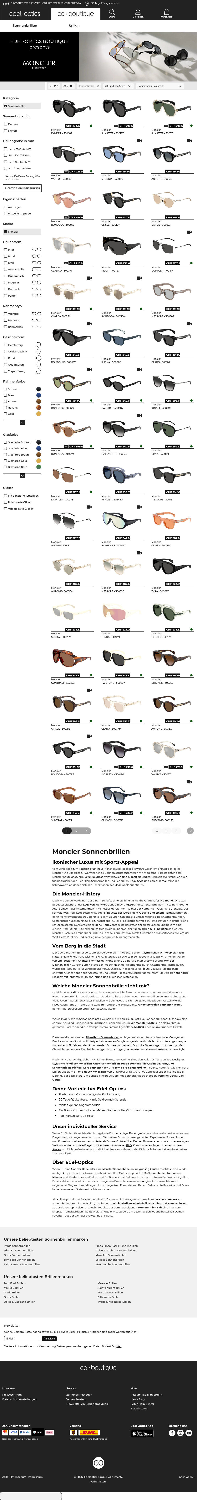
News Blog (138, 1399)
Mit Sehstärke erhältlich (23, 495)
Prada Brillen (12, 1292)
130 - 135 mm (19, 155)
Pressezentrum (12, 1394)
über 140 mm (20, 168)
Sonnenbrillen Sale (150, 1207)
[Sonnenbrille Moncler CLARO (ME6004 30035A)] (72, 290)
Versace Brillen (107, 1283)
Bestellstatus (139, 1408)
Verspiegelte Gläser (20, 508)
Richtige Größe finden (22, 188)
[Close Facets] (22, 86)
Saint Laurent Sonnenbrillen (22, 1264)
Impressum (35, 1476)
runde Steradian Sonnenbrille (157, 1004)
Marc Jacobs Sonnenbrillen (112, 1264)
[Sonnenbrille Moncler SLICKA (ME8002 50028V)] (72, 611)
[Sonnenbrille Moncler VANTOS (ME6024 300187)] (72, 153)
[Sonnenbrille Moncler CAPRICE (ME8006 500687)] (122, 382)
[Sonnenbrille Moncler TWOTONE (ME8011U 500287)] (122, 656)
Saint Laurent (158, 1063)
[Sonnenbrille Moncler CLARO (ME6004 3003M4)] (122, 702)
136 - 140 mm (20, 161)
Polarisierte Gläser (19, 502)
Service (71, 1388)
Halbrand (14, 320)
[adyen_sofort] (49, 1432)
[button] (24, 14)
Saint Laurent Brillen (111, 1287)
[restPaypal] (25, 1432)
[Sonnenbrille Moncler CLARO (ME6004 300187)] (172, 336)
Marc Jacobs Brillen (110, 1292)
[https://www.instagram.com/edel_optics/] (180, 1434)
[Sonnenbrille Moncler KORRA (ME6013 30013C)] (172, 382)
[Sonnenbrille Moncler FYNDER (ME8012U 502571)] (172, 611)
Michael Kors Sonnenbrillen (90, 1067)
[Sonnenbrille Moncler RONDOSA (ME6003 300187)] (72, 748)
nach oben (186, 1476)
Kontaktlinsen (177, 1203)
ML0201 (120, 1000)
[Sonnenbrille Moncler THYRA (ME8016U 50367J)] (122, 611)
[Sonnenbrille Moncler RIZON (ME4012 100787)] (122, 244)
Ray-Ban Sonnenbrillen (91, 1071)
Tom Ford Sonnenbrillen (131, 1067)
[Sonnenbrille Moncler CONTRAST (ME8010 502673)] (72, 656)
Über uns (8, 1388)
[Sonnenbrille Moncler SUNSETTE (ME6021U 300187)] (122, 107)
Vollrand (13, 313)
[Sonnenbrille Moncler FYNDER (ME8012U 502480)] (122, 473)
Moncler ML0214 (146, 1022)
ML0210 (57, 1004)
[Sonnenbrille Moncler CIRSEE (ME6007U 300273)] (72, 702)
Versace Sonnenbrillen (109, 1259)
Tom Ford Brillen (14, 1283)
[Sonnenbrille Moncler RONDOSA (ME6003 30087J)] (72, 198)
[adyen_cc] (5, 1432)
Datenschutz (18, 1476)
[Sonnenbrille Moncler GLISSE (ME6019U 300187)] (122, 198)
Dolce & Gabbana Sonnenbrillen (116, 1250)
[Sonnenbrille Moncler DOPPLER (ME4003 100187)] (172, 244)
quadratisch (16, 364)
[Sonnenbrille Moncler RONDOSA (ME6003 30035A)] (122, 290)
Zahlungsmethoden (79, 1394)
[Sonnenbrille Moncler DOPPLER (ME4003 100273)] (72, 473)
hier (118, 1346)
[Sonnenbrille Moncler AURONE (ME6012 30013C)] (172, 153)
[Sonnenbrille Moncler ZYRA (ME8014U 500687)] (172, 565)
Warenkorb (166, 16)
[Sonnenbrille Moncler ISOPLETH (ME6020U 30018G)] (122, 748)
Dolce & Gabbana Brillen (19, 1301)
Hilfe (134, 1388)
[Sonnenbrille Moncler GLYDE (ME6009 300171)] (172, 427)
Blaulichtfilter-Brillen (147, 1203)
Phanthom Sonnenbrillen (102, 1037)
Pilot (11, 249)
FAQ (129, 1145)
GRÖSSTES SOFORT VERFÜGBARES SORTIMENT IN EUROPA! (46, 3)
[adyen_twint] (38, 1432)
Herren (12, 130)
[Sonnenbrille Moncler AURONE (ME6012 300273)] (172, 702)
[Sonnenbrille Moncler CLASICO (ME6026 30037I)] (72, 244)
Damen (13, 124)
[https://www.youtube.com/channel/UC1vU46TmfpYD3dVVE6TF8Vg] (188, 1434)
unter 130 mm (21, 148)
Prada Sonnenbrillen (134, 1063)
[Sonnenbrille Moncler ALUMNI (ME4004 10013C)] (72, 519)
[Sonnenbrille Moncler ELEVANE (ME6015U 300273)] (172, 794)
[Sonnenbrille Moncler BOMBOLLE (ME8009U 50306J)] (122, 519)
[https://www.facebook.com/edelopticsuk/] (172, 1434)
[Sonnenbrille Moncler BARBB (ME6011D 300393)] (172, 198)
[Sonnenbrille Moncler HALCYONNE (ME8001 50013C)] (122, 427)
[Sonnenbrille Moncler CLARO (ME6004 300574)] (172, 519)
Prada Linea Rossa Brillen (114, 1301)
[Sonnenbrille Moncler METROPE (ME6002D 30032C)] (122, 565)
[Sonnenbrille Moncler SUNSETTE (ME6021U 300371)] (172, 107)
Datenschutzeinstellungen (19, 1399)
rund (11, 256)
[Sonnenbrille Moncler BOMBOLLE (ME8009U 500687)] (72, 336)
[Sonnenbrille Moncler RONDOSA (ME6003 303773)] (72, 427)
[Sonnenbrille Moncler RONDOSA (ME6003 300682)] (72, 382)
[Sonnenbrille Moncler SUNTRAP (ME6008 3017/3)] (72, 794)
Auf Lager (14, 207)
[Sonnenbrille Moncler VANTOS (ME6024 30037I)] (172, 748)
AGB (5, 1476)
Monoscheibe (16, 269)
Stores (56, 1149)
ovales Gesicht (17, 351)
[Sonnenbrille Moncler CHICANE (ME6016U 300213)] (172, 656)
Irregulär (13, 282)
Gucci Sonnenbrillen (106, 1063)
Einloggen (138, 16)
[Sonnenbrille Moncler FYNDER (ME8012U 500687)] (72, 107)
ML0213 (139, 1026)
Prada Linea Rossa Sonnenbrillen (116, 1245)
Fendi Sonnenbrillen (78, 1063)
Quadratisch (16, 275)
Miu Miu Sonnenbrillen (18, 1250)
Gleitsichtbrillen (121, 1203)
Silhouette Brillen (109, 1297)
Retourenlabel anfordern (146, 1394)
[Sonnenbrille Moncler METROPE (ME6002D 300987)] (172, 290)
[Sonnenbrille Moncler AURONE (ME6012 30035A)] (72, 565)
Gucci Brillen (12, 1297)
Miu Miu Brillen (13, 1287)
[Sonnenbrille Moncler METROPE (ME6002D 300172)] (122, 153)
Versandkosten (75, 1399)
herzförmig (15, 344)
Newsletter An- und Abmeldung (87, 1403)
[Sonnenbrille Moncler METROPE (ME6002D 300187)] (172, 473)
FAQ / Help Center (142, 1403)
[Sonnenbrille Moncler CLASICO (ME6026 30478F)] (122, 794)
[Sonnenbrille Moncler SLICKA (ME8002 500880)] (122, 336)
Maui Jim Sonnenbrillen (110, 1255)
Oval (11, 262)
